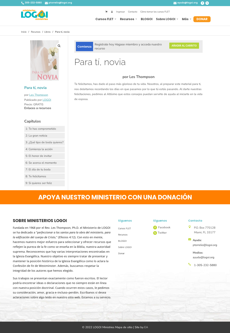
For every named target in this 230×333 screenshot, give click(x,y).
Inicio (23, 31)
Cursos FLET (104, 19)
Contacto (132, 11)
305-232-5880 (33, 2)
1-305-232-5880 (205, 265)
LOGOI (47, 100)
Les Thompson (38, 95)
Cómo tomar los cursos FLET (155, 11)
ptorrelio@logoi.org (60, 2)
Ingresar (120, 11)
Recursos (127, 19)
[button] (59, 46)
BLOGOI (147, 19)
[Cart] (106, 11)
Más (185, 19)
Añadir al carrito (184, 45)
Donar (202, 19)
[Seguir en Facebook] (202, 3)
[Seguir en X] (207, 3)
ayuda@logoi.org (187, 2)
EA (146, 327)
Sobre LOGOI (165, 19)
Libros (47, 31)
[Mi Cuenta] (112, 11)
